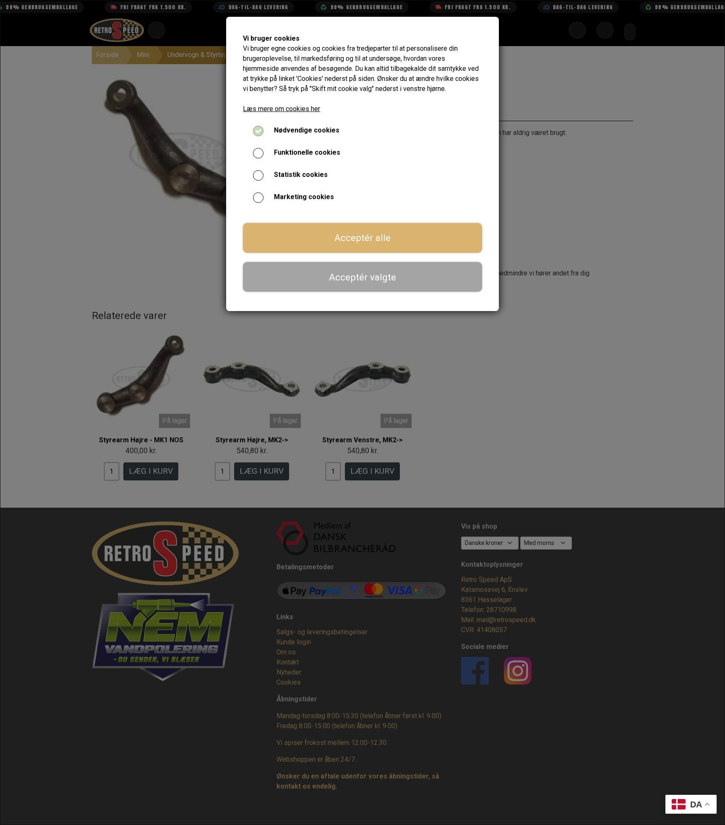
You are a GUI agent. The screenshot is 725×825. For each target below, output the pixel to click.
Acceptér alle (362, 237)
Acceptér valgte (362, 277)
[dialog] (362, 412)
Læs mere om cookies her (281, 109)
